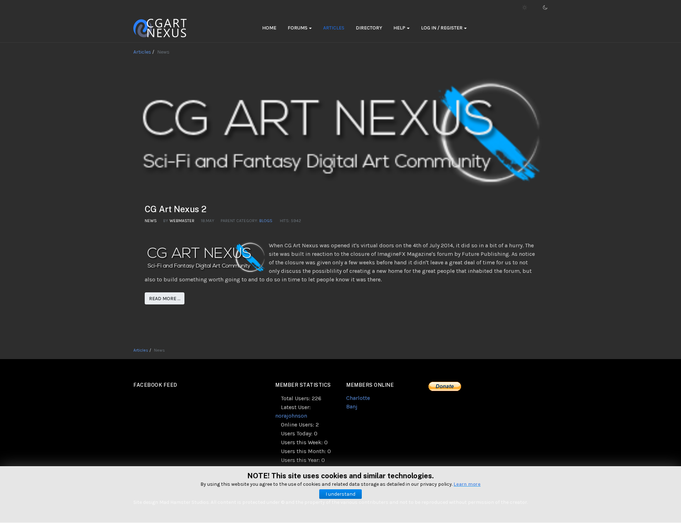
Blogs (265, 220)
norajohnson (291, 415)
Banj (352, 406)
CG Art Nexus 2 (175, 209)
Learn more (467, 484)
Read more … (165, 299)
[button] (299, 28)
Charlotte (358, 398)
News (151, 220)
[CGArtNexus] (160, 27)
